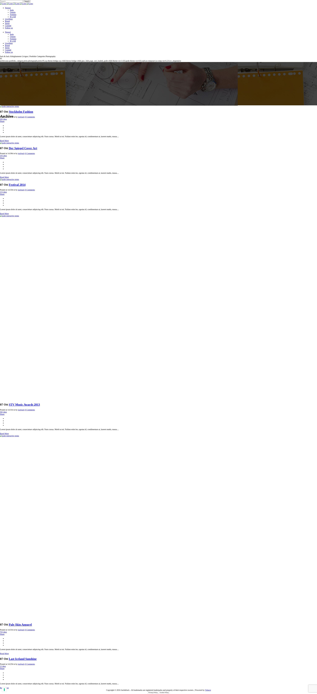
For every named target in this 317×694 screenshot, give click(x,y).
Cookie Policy (164, 692)
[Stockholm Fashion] (9, 106)
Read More (4, 141)
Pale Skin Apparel (20, 624)
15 (3, 192)
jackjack (21, 117)
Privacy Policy (153, 692)
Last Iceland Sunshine (23, 658)
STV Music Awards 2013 (24, 404)
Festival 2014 (17, 184)
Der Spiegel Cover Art (23, 148)
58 (3, 412)
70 (3, 632)
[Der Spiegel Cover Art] (9, 143)
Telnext (208, 690)
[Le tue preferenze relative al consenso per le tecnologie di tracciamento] (4, 689)
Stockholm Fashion (21, 111)
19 (3, 156)
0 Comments (30, 117)
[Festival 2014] (9, 179)
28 (3, 119)
